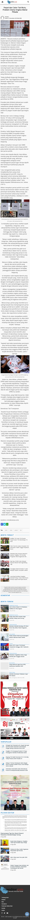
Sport (11, 643)
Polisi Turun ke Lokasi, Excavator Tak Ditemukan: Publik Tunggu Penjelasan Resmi (19, 547)
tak (21, 530)
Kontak (3, 908)
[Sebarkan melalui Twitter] (4, 524)
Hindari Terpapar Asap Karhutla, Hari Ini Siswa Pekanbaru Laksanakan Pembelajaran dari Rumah (19, 867)
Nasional (12, 663)
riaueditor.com (11, 916)
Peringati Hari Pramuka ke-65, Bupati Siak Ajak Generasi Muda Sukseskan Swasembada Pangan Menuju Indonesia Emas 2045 (17, 747)
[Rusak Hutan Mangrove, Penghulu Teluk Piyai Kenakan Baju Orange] (5, 844)
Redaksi (3, 899)
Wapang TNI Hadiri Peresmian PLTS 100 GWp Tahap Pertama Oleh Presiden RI (17, 757)
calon (6, 530)
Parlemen (12, 634)
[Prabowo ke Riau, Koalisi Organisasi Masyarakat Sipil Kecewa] (5, 852)
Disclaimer (4, 904)
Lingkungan (13, 624)
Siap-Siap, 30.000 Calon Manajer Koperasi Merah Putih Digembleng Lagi (18, 562)
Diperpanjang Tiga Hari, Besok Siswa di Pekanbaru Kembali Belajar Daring (12, 834)
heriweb (15, 918)
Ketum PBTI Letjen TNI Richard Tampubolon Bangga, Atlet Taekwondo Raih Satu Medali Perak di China (19, 647)
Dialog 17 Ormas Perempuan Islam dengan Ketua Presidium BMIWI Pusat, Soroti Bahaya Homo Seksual (17, 764)
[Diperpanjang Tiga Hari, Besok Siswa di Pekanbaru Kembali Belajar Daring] (15, 828)
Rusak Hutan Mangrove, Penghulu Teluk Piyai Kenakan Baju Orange (18, 841)
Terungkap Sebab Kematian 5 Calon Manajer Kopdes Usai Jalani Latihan (19, 569)
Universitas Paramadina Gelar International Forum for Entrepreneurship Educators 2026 (17, 769)
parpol (16, 530)
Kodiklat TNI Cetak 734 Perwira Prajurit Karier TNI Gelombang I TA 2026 (18, 540)
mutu (11, 530)
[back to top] (27, 914)
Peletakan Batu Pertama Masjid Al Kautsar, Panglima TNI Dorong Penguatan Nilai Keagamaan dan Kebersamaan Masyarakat (18, 555)
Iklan (3, 901)
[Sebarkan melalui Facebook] (2, 524)
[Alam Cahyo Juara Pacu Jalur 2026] (5, 860)
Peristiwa (12, 672)
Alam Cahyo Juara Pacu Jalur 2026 (18, 857)
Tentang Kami (5, 897)
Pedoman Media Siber (7, 906)
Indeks (3, 910)
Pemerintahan (13, 605)
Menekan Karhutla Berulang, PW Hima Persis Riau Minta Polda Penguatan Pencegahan (18, 627)
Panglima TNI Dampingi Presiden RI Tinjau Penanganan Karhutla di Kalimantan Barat (16, 751)
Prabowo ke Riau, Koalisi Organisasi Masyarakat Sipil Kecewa (19, 849)
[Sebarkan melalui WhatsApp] (7, 524)
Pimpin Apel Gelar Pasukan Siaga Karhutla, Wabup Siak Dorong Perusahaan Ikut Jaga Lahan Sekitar (18, 618)
